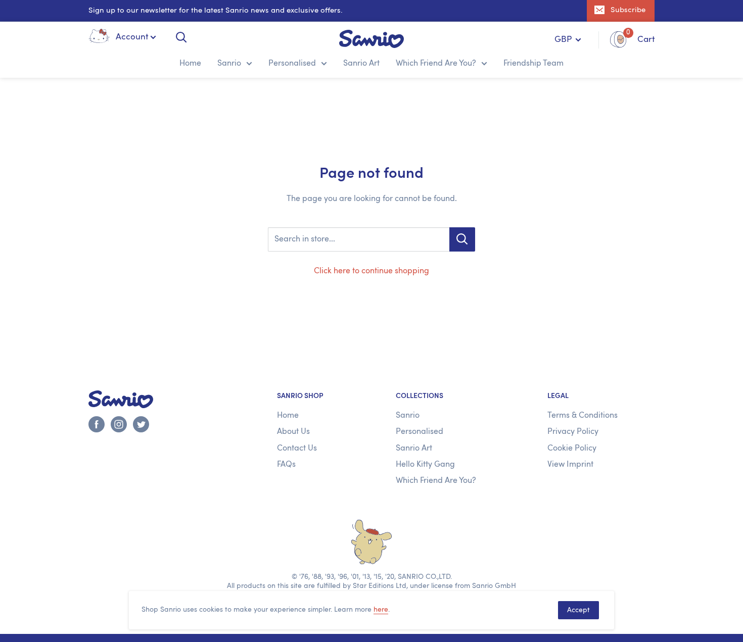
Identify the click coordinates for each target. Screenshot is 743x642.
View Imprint (570, 465)
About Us (293, 432)
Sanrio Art (414, 449)
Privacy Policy (572, 432)
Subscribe (628, 10)
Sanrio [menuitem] (229, 64)
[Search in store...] (462, 239)
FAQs (286, 465)
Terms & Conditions (582, 416)
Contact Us (297, 449)
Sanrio (408, 416)
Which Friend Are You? (436, 481)
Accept (578, 610)
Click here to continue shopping (371, 271)
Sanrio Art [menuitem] (361, 64)
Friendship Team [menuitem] (533, 64)
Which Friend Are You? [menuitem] (436, 64)
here (381, 609)
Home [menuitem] (190, 64)
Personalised (419, 432)
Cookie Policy (571, 449)
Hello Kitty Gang (425, 465)
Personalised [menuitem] (292, 64)
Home (288, 416)
